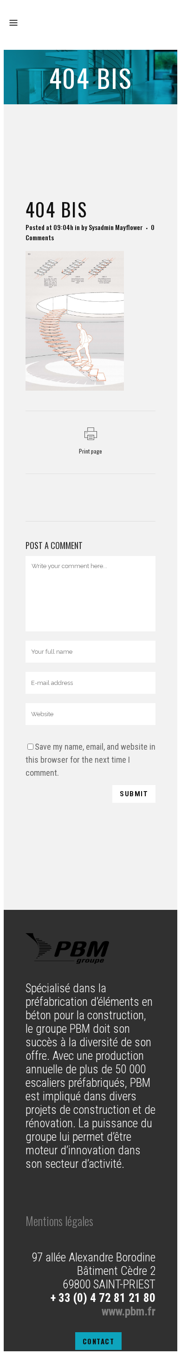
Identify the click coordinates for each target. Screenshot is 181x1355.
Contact (99, 1341)
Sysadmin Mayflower (116, 227)
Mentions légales (59, 1220)
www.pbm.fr (128, 1311)
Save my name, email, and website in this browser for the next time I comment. (90, 760)
